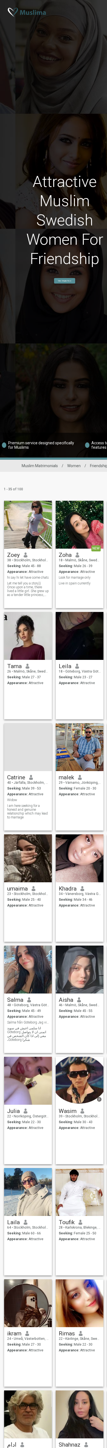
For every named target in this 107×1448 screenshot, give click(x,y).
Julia (13, 1111)
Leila (65, 666)
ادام (11, 1444)
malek (66, 777)
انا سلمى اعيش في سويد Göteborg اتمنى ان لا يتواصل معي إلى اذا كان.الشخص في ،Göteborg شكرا (26, 1034)
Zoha (65, 555)
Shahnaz (69, 1444)
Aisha (66, 1000)
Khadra (68, 888)
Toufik (67, 1222)
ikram (14, 1333)
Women (74, 466)
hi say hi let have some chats (28, 577)
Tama (14, 666)
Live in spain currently (75, 583)
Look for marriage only (75, 577)
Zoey (13, 555)
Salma (15, 1000)
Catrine (16, 777)
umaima (17, 888)
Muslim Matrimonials (40, 466)
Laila (13, 1222)
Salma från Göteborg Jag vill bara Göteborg (28, 1022)
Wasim (68, 1111)
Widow (12, 800)
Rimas (67, 1333)
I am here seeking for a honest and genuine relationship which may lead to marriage (27, 811)
